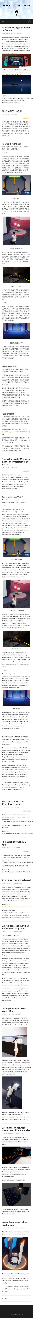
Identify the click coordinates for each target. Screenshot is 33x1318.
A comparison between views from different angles (16, 1129)
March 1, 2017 (6, 1014)
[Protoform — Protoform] (16, 9)
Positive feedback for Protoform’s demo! (13, 802)
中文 (29, 118)
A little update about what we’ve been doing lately (15, 927)
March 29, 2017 (6, 883)
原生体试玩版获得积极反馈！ (14, 843)
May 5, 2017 (5, 114)
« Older (4, 1298)
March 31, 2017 (6, 847)
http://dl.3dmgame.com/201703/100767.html (15, 432)
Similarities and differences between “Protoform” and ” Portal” (16, 462)
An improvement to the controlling (14, 1010)
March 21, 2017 (6, 931)
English (25, 118)
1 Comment (14, 114)
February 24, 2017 (7, 1133)
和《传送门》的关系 (12, 111)
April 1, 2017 (6, 807)
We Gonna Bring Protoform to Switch (16, 29)
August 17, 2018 (7, 33)
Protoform (16, 1315)
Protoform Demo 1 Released (16, 880)
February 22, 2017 (7, 1227)
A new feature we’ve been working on (15, 1223)
